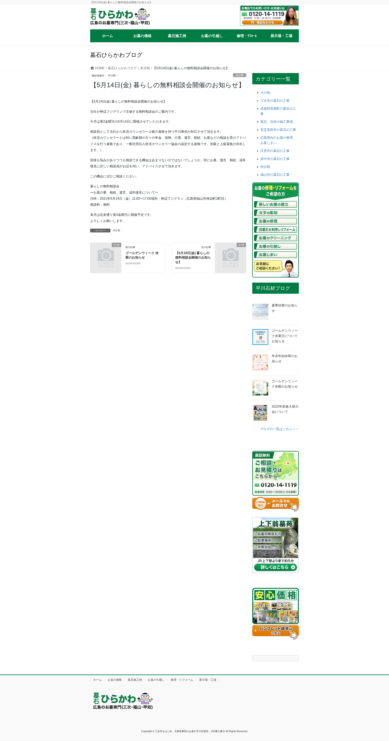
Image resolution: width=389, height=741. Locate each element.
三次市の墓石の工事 (275, 100)
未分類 (240, 75)
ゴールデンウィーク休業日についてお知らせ (285, 336)
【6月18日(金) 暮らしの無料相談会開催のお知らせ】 (193, 257)
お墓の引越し (156, 679)
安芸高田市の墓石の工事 (278, 129)
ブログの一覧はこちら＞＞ (279, 429)
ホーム (97, 679)
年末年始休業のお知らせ (285, 358)
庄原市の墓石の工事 (275, 151)
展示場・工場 (207, 679)
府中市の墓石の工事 (275, 159)
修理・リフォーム (182, 679)
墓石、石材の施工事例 (276, 121)
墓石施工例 (135, 679)
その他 (265, 92)
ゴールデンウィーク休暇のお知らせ (285, 384)
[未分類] (105, 252)
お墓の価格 (115, 679)
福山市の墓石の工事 (275, 174)
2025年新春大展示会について (285, 409)
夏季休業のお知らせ (285, 308)
